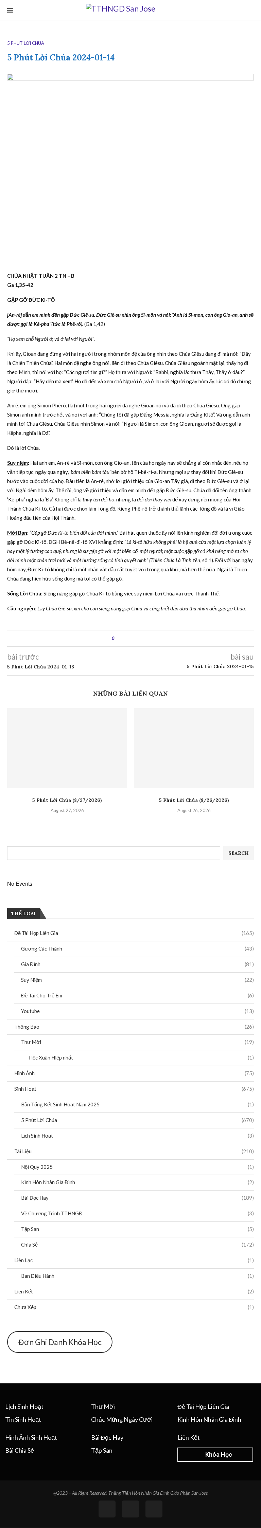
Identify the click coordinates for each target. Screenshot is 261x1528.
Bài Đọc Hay (137, 1198)
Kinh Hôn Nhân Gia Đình (137, 1182)
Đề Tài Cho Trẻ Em (137, 995)
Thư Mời (137, 1042)
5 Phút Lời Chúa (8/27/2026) (67, 800)
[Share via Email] (145, 638)
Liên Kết (134, 1291)
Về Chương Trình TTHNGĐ (137, 1213)
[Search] (250, 10)
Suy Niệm (137, 980)
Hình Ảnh (134, 1073)
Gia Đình (137, 964)
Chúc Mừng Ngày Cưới (122, 1419)
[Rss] (130, 1509)
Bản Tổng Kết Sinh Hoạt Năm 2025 (137, 1104)
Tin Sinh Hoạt (23, 1419)
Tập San (137, 1229)
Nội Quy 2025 (137, 1167)
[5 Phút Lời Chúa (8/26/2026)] (194, 748)
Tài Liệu (134, 1151)
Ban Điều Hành (137, 1276)
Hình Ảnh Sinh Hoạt (31, 1437)
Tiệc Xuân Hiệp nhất (141, 1057)
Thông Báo (134, 1027)
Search (238, 853)
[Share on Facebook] (125, 638)
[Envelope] (153, 1509)
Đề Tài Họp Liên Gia (134, 933)
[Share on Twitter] (132, 638)
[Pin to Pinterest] (138, 638)
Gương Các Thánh (137, 948)
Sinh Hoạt (134, 1089)
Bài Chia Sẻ (19, 1450)
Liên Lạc (134, 1260)
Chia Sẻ (137, 1244)
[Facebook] (240, 10)
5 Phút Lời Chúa (137, 1120)
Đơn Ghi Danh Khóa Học (60, 1342)
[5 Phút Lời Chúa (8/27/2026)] (67, 748)
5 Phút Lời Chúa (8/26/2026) (194, 800)
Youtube (137, 1011)
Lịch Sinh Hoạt (137, 1136)
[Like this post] (118, 638)
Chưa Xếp (134, 1307)
